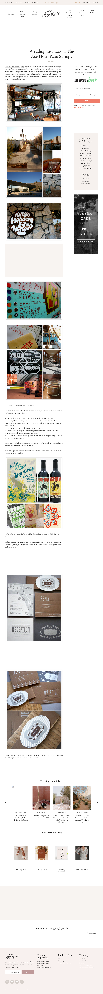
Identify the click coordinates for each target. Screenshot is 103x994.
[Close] (93, 463)
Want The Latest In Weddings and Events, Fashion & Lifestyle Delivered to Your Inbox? (51, 488)
